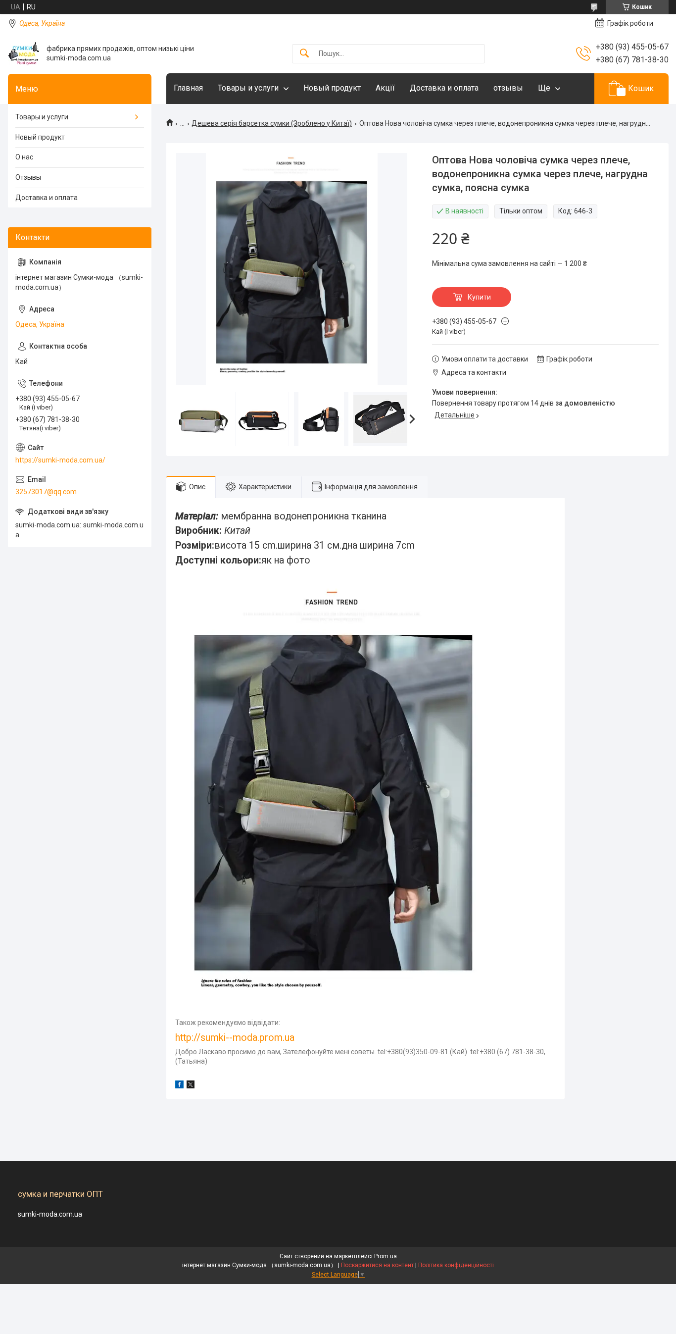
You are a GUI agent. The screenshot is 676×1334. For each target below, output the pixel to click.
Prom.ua (385, 1256)
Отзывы (28, 177)
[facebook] (179, 1086)
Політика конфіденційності (456, 1265)
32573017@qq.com (46, 492)
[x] (190, 1086)
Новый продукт (332, 88)
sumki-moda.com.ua (50, 1214)
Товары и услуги (248, 88)
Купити (479, 297)
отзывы (508, 88)
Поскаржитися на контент (377, 1265)
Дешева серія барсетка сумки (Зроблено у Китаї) (272, 123)
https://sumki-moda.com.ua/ (60, 460)
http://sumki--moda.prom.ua (234, 1037)
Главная (188, 88)
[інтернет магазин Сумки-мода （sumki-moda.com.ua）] (23, 53)
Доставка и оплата (444, 88)
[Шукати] (304, 53)
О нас (24, 157)
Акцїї (385, 88)
